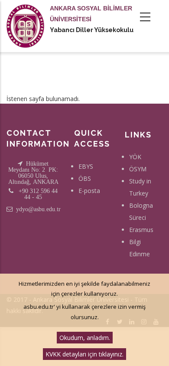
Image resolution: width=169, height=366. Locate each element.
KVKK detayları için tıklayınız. (85, 354)
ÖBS (84, 178)
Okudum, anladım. (84, 337)
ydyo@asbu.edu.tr (38, 209)
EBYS (85, 166)
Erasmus (141, 229)
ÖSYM (137, 169)
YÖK (135, 157)
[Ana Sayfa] (25, 17)
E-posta (89, 190)
